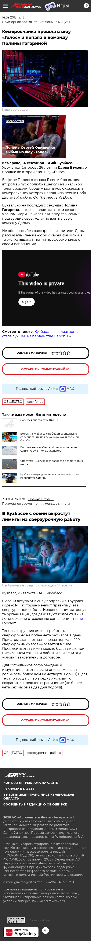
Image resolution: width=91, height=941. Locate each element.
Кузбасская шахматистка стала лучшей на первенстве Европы (40, 334)
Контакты (12, 783)
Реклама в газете (18, 789)
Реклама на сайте (41, 783)
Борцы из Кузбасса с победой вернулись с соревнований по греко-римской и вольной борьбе (49, 437)
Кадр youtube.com (16, 110)
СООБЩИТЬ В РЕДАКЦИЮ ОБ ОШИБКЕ (35, 804)
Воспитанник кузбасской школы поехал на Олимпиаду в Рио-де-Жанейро (48, 449)
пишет (79, 619)
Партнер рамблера (40, 920)
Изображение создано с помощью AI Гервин (37, 585)
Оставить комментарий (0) (45, 369)
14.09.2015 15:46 (13, 17)
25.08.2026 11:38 (13, 499)
